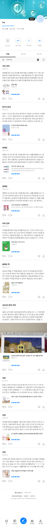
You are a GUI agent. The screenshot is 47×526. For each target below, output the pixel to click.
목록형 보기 (43, 59)
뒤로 (3, 2)
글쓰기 (23, 521)
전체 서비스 (43, 2)
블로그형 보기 (38, 59)
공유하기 (43, 99)
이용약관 (26, 496)
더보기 (39, 2)
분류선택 (3, 59)
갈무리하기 (39, 99)
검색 (34, 2)
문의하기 (32, 496)
